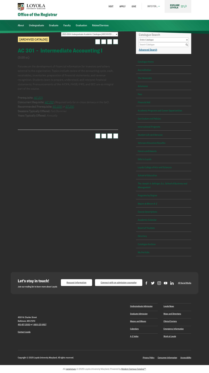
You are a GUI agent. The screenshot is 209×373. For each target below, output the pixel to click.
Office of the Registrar (37, 14)
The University (145, 78)
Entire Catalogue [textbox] (147, 40)
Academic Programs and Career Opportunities (160, 110)
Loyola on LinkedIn (172, 283)
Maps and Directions (172, 313)
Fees (140, 94)
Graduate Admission (139, 313)
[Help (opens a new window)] (115, 41)
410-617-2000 (24, 324)
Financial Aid (144, 102)
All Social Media (184, 283)
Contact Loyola (24, 332)
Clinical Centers (170, 321)
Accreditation (144, 69)
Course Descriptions (147, 211)
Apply (122, 6)
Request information (76, 282)
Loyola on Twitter (153, 283)
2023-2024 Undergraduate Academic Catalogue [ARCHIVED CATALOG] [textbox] (88, 34)
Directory (142, 235)
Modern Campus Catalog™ (133, 369)
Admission (143, 86)
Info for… (152, 6)
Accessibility (185, 357)
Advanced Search (148, 49)
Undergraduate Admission (141, 306)
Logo (31, 7)
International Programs (149, 126)
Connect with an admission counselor (119, 282)
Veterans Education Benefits (151, 142)
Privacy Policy (148, 357)
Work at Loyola (170, 336)
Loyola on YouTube (165, 283)
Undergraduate (36, 25)
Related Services (100, 25)
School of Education (147, 175)
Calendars (134, 328)
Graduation (81, 25)
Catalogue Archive (147, 244)
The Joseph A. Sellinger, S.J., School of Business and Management (162, 185)
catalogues (71, 369)
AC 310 (49, 102)
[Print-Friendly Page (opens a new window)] (109, 41)
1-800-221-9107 (39, 324)
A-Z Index (134, 336)
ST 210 (69, 106)
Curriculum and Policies (149, 118)
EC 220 (57, 106)
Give (134, 6)
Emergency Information (174, 328)
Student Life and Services (150, 134)
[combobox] (89, 34)
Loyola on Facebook (146, 283)
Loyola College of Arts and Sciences (155, 167)
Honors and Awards (147, 151)
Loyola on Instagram (159, 283)
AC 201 (38, 97)
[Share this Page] (103, 41)
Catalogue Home (146, 61)
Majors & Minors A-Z (147, 203)
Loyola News (169, 306)
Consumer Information (167, 357)
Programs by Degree (147, 195)
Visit (110, 6)
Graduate (53, 25)
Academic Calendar (147, 219)
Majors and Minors (138, 321)
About (21, 25)
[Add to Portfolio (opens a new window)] (97, 41)
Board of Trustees (146, 227)
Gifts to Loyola (144, 159)
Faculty (67, 25)
